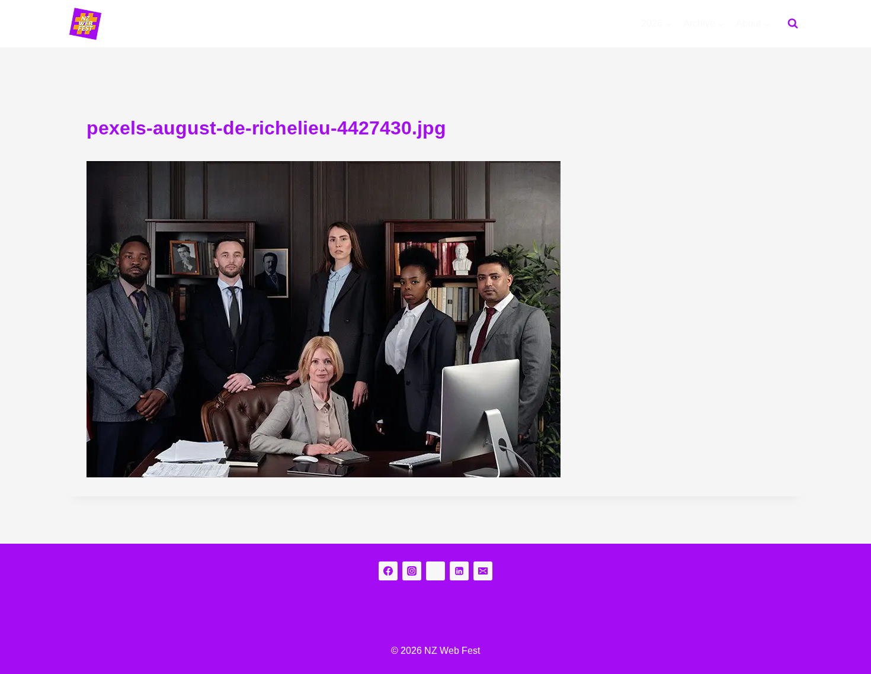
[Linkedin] (459, 570)
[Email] (482, 570)
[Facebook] (388, 570)
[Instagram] (411, 570)
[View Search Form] (792, 23)
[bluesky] (435, 570)
